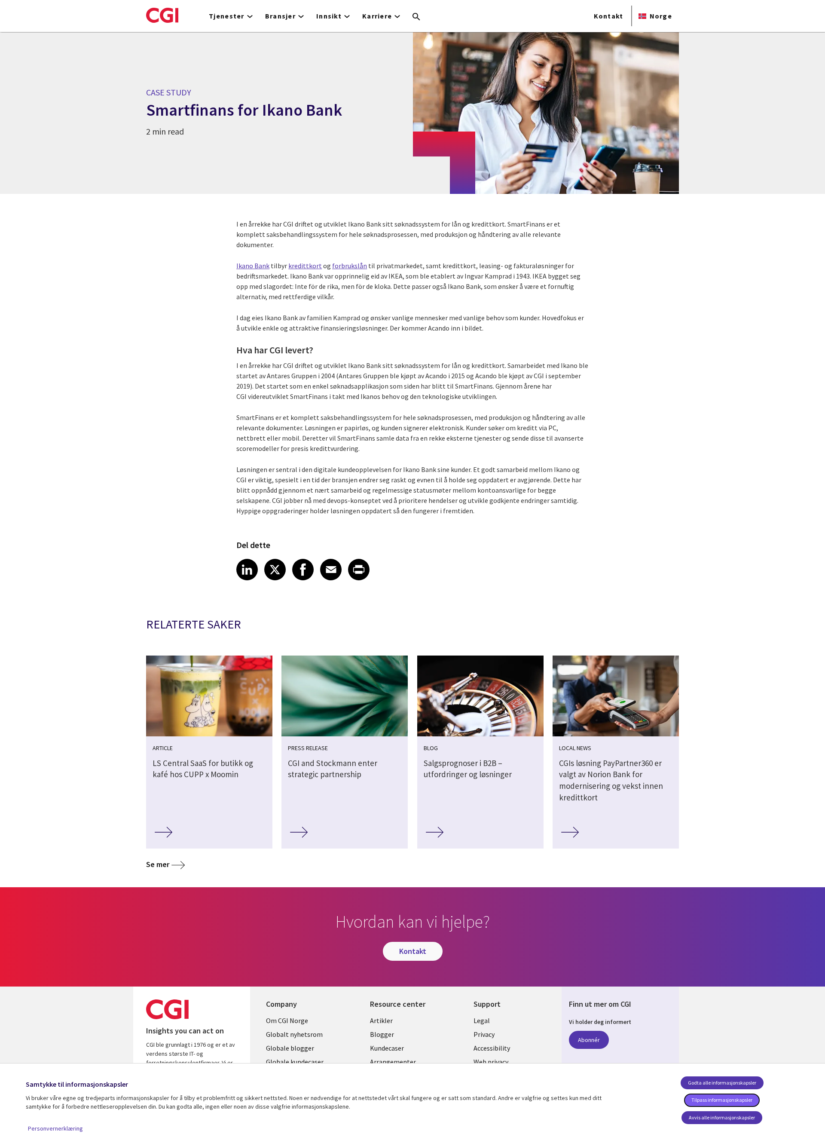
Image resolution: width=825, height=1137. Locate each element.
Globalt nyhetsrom (294, 1034)
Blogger (382, 1034)
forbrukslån (349, 265)
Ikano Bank (252, 265)
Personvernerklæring (55, 1128)
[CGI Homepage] (162, 15)
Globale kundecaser (295, 1061)
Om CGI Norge (287, 1020)
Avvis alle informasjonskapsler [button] (722, 1117)
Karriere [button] (377, 16)
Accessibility (492, 1048)
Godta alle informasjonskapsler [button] (722, 1082)
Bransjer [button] (280, 16)
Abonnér (589, 1040)
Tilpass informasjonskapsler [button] (721, 1100)
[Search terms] (416, 17)
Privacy (484, 1034)
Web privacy (491, 1061)
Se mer (157, 864)
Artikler (381, 1020)
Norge (661, 16)
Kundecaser (387, 1048)
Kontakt (608, 16)
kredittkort (305, 265)
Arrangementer (393, 1061)
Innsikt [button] (329, 16)
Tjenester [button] (226, 16)
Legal (482, 1020)
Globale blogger (290, 1048)
